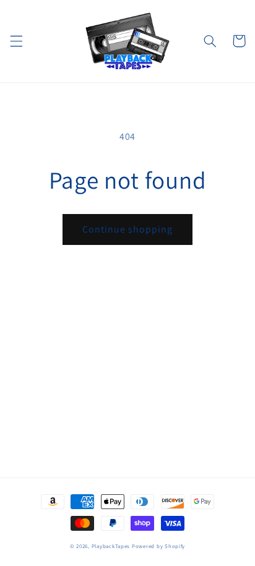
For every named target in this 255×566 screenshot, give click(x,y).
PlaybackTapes (111, 546)
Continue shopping (127, 229)
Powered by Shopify (158, 546)
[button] (16, 41)
